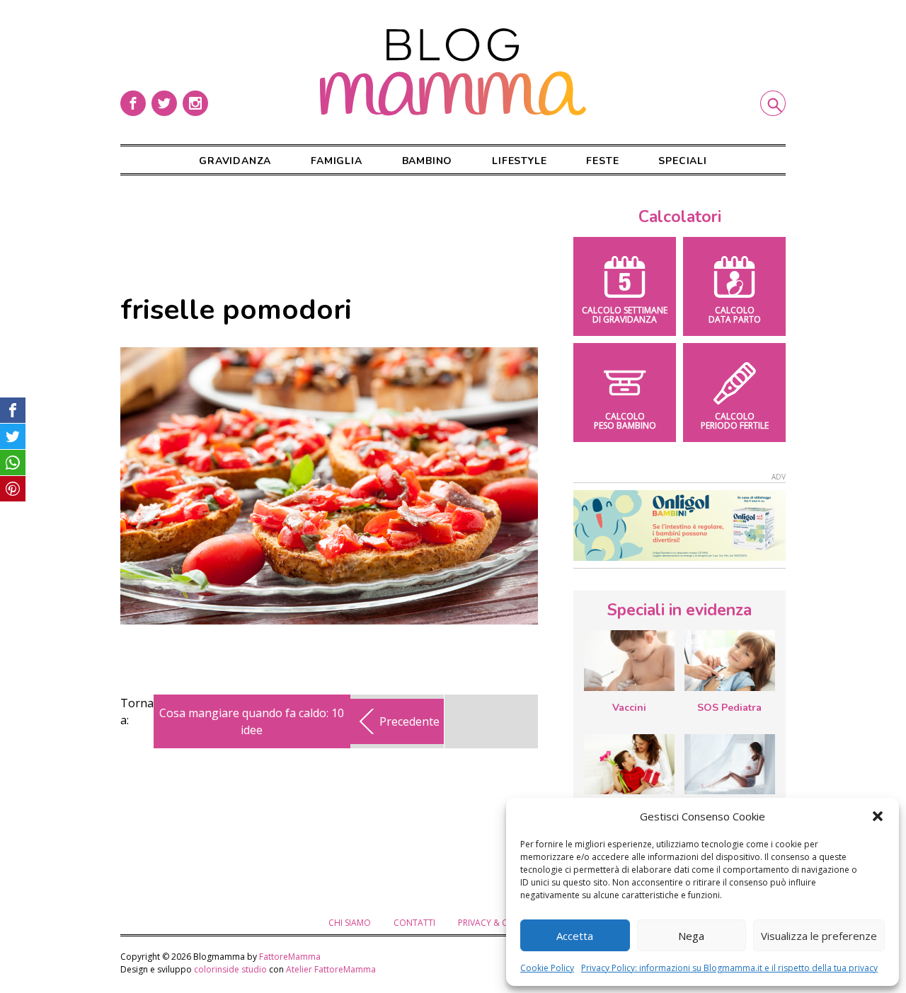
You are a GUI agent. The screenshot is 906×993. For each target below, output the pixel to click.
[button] (878, 816)
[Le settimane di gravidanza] (729, 764)
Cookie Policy (547, 968)
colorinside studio (230, 969)
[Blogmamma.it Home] (453, 72)
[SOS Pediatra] (729, 660)
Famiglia (336, 161)
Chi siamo (349, 923)
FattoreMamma (290, 957)
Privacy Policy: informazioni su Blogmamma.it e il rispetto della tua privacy (729, 968)
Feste (602, 161)
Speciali (682, 161)
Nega (691, 936)
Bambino (427, 161)
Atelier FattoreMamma (331, 969)
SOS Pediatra (729, 707)
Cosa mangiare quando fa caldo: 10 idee (251, 721)
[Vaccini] (629, 660)
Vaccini (629, 707)
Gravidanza (235, 161)
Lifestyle (519, 161)
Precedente (409, 721)
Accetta (574, 936)
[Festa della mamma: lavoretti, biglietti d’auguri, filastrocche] (629, 764)
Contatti (414, 923)
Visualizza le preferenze (819, 936)
